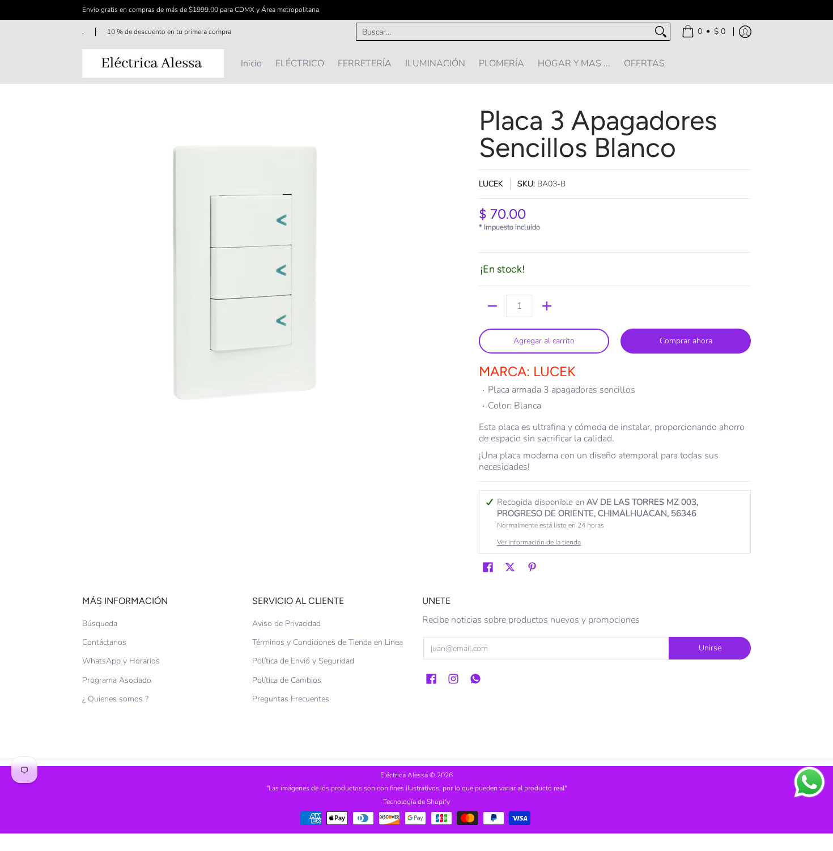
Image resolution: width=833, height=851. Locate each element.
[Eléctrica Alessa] (153, 63)
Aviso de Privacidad (286, 623)
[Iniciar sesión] (745, 31)
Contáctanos (104, 642)
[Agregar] (546, 306)
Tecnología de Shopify (416, 801)
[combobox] (504, 31)
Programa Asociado (116, 680)
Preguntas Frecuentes (290, 698)
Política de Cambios (286, 680)
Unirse (710, 647)
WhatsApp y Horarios (121, 661)
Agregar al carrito (544, 340)
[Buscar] (661, 31)
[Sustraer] (492, 306)
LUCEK (491, 183)
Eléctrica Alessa (405, 775)
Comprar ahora (686, 340)
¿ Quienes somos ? (115, 698)
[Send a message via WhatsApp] (809, 782)
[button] (488, 567)
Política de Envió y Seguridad (303, 661)
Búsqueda (99, 623)
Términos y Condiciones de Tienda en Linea (327, 642)
